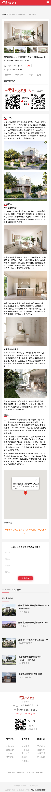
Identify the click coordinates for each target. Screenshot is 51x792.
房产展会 (10, 757)
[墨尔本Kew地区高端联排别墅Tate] (9, 642)
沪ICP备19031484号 (39, 790)
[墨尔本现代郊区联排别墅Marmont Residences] (9, 609)
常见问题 (41, 757)
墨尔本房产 (22, 14)
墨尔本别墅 (32, 14)
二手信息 (25, 749)
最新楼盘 (25, 745)
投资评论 (10, 753)
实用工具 (41, 753)
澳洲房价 (10, 749)
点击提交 (25, 578)
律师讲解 (41, 749)
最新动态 (10, 745)
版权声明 (39, 772)
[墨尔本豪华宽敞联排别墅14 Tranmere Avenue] (9, 660)
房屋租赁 (25, 760)
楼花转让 (25, 757)
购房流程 (41, 745)
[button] (44, 33)
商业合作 (20, 772)
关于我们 (11, 772)
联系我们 (30, 772)
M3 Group (17, 69)
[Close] (36, 480)
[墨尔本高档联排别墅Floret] (9, 677)
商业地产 (25, 753)
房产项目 (12, 14)
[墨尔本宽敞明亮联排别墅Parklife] (9, 624)
